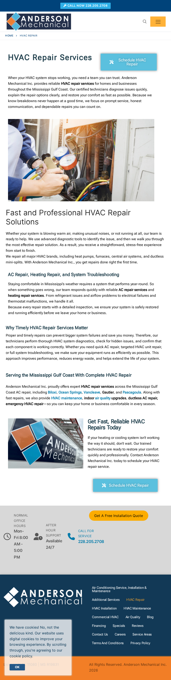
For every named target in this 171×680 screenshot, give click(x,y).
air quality (102, 398)
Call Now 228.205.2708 (87, 5)
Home (9, 35)
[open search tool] (145, 22)
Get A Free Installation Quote (118, 515)
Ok (17, 667)
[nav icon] (158, 21)
